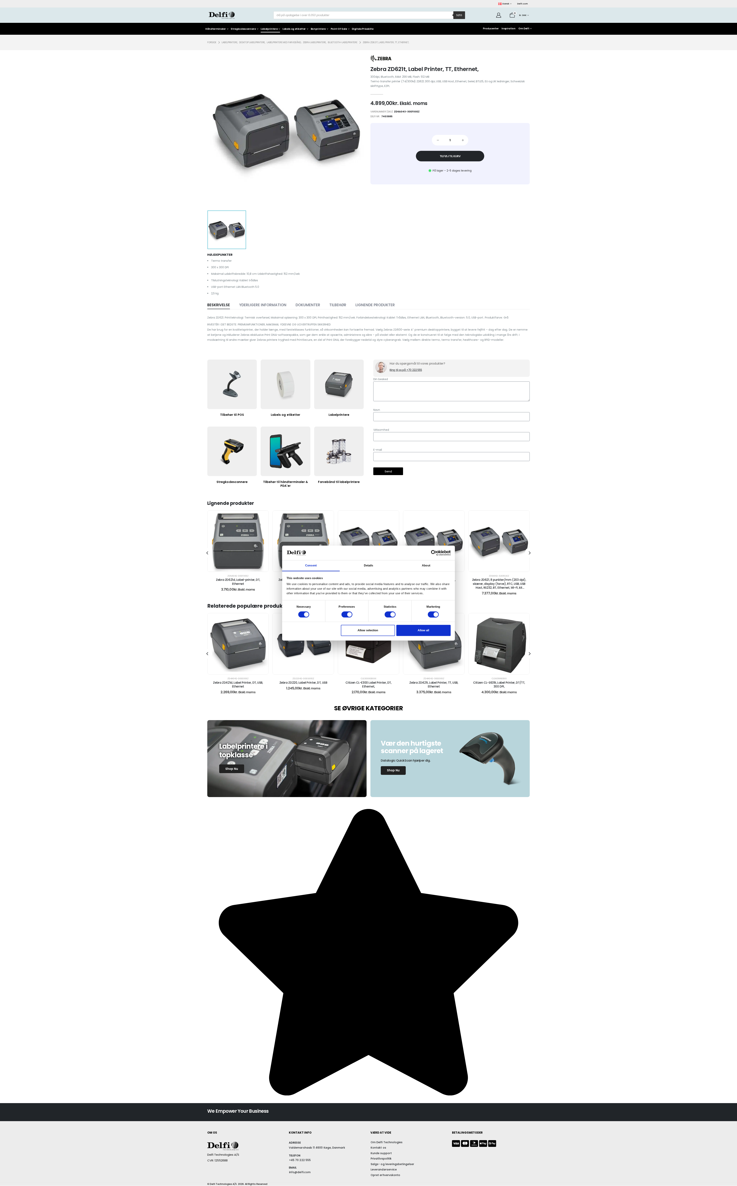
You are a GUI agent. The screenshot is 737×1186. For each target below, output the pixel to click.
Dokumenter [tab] (308, 305)
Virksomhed (381, 430)
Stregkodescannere (243, 29)
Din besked (380, 379)
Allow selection (368, 630)
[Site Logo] (221, 15)
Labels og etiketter (294, 29)
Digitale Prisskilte (362, 29)
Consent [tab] (311, 565)
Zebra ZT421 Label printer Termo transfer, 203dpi (498, 684)
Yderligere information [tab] (262, 305)
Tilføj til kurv (450, 156)
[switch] (346, 614)
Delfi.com (522, 3)
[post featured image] (238, 541)
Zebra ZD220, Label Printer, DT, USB (238, 683)
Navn (376, 410)
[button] (207, 553)
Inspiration (508, 28)
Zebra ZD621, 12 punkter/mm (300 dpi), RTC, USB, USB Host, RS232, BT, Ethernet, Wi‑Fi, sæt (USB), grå (499, 584)
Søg (459, 15)
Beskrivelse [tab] (218, 305)
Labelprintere (269, 29)
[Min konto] (499, 15)
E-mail (377, 450)
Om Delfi (523, 28)
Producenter (491, 28)
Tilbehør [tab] (337, 305)
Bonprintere (318, 29)
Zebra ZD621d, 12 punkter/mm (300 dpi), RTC (238, 582)
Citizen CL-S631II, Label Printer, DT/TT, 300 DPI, (434, 684)
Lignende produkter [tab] (375, 305)
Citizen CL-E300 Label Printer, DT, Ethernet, (303, 684)
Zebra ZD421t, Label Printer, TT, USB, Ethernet (368, 684)
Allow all (423, 630)
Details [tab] (368, 565)
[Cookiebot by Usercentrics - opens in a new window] (434, 553)
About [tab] (426, 565)
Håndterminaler (215, 29)
